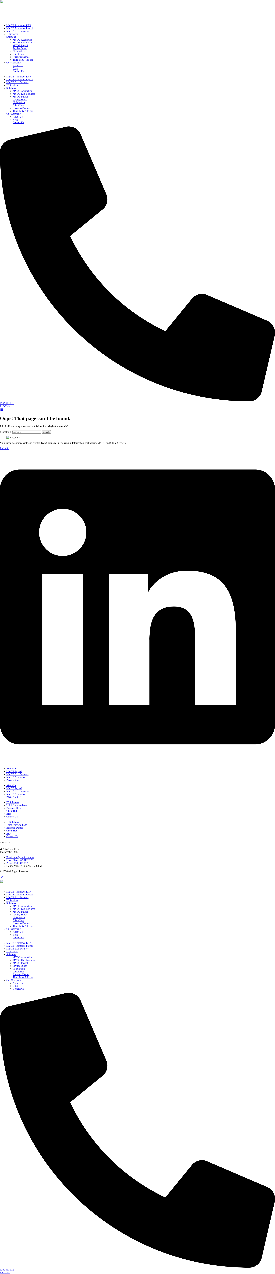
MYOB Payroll (20, 45)
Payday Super (20, 48)
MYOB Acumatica (22, 39)
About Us (18, 65)
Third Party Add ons (23, 59)
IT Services (12, 34)
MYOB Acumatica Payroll (19, 28)
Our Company (13, 62)
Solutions (11, 36)
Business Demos (21, 57)
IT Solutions (19, 51)
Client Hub (18, 54)
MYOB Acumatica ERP (18, 25)
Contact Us (18, 71)
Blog (15, 68)
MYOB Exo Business (17, 31)
